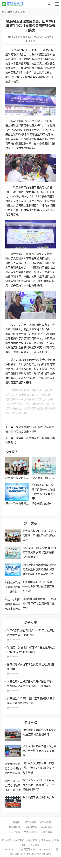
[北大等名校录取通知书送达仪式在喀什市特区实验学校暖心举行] (17, 466)
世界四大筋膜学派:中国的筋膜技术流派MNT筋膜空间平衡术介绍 (38, 768)
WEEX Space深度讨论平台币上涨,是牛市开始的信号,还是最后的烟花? (38, 785)
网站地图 (6, 840)
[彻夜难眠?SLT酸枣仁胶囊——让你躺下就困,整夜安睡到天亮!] (44, 492)
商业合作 (45, 840)
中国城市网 (31, 827)
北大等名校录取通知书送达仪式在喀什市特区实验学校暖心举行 (39, 535)
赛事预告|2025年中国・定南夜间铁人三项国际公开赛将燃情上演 (31, 700)
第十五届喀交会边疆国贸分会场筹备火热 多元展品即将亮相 (39, 751)
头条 (22, 12)
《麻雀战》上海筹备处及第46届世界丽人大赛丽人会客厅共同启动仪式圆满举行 (30, 683)
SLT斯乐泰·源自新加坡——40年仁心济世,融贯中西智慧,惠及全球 (31, 632)
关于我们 (19, 840)
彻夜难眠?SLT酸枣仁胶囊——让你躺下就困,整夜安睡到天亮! (38, 586)
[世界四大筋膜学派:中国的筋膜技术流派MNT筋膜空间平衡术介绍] (13, 768)
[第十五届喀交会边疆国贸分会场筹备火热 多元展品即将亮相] (13, 751)
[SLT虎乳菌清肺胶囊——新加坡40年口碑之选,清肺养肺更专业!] (13, 604)
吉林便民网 (28, 4)
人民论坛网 (14, 832)
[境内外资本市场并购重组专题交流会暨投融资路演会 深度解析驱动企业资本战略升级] (17, 492)
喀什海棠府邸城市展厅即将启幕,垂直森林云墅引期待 (39, 732)
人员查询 (34, 845)
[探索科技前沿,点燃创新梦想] (13, 802)
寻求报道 (32, 840)
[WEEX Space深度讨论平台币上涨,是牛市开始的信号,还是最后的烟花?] (13, 785)
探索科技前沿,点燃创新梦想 (38, 797)
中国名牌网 (45, 822)
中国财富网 (46, 827)
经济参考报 (30, 822)
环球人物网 (46, 832)
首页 (4, 12)
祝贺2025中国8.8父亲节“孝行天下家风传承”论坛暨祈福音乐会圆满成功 (39, 552)
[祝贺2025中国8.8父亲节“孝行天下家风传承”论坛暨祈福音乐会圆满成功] (44, 466)
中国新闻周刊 (30, 832)
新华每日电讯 (16, 827)
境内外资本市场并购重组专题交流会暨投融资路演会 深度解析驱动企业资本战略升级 (39, 569)
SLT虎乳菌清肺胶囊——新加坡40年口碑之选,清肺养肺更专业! (39, 603)
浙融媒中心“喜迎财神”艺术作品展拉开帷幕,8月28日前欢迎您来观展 (31, 649)
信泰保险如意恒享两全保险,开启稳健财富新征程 (30, 666)
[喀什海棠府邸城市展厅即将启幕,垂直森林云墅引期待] (13, 735)
